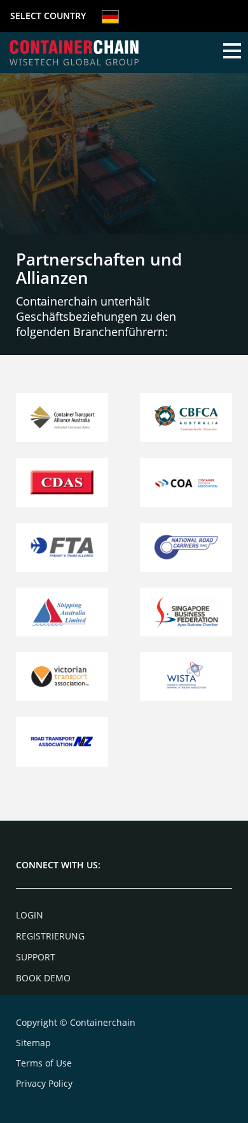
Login (29, 915)
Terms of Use (44, 1063)
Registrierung (50, 936)
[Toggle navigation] (232, 52)
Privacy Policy (44, 1083)
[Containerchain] (74, 52)
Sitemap (33, 1043)
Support (35, 957)
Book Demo (43, 978)
